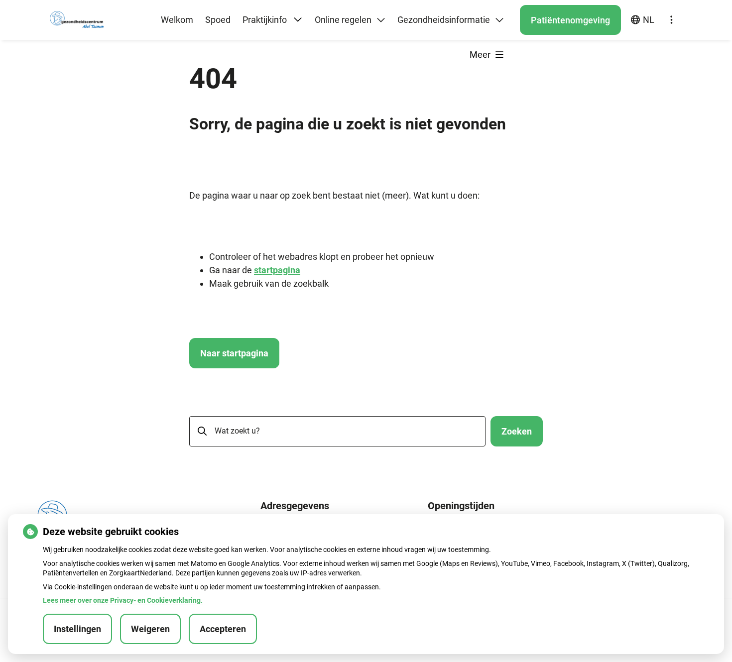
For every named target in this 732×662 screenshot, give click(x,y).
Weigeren (150, 629)
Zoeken (516, 431)
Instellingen (77, 629)
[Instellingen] (671, 19)
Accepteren (223, 629)
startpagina (277, 270)
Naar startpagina (234, 353)
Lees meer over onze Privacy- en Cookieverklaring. (123, 600)
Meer (481, 54)
